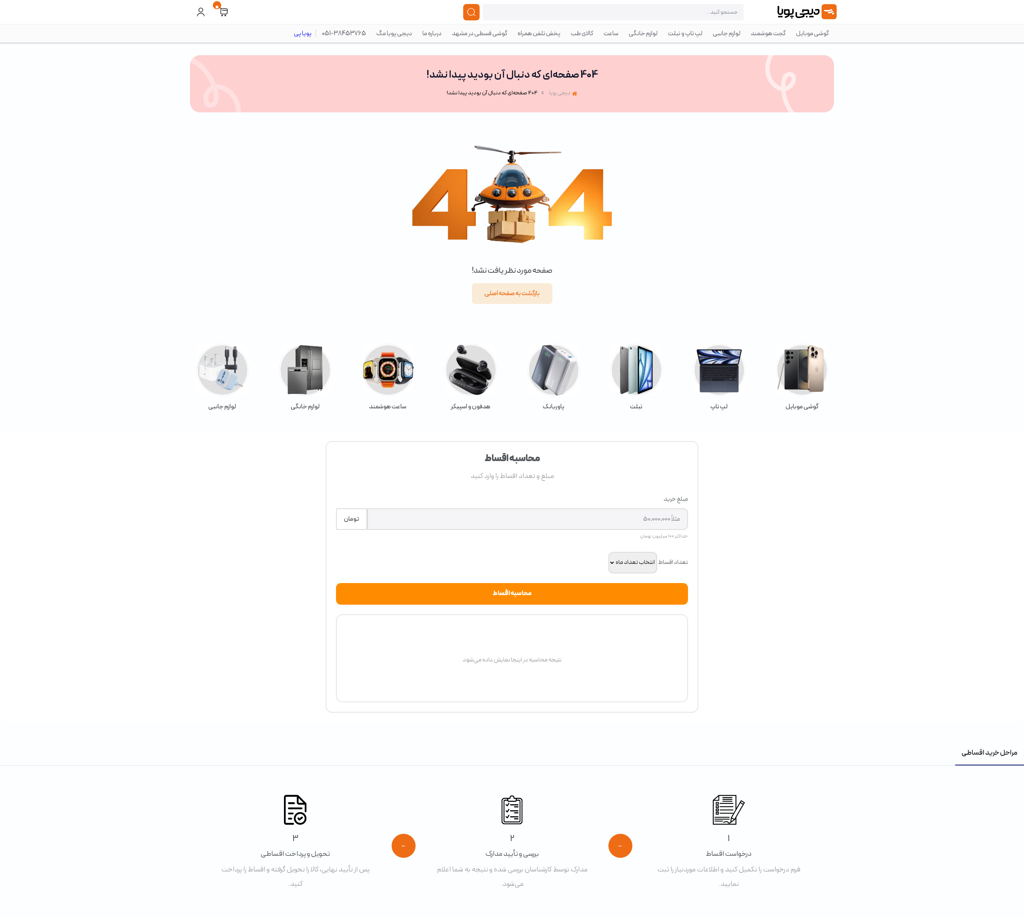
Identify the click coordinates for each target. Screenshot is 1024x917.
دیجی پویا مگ (394, 33)
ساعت (611, 33)
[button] (224, 12)
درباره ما (432, 33)
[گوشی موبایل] (802, 378)
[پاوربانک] (553, 378)
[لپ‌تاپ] (719, 378)
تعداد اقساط (673, 562)
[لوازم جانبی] (222, 378)
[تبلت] (636, 378)
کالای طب (582, 33)
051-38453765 (344, 33)
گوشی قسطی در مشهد (479, 33)
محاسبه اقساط (512, 593)
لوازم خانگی (643, 33)
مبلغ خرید (676, 499)
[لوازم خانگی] (305, 378)
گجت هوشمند (768, 33)
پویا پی (303, 33)
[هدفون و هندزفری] (470, 378)
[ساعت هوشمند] (388, 378)
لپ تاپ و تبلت (685, 33)
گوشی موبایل (812, 33)
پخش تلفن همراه (539, 33)
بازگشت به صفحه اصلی (512, 293)
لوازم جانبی (726, 33)
